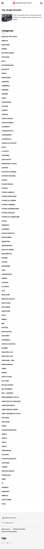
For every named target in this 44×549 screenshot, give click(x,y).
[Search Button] (41, 3)
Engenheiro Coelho (9, 164)
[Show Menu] (3, 3)
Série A (4, 434)
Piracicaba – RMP (8, 360)
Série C (4, 442)
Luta (3, 291)
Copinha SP (6, 127)
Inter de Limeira (8, 250)
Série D (4, 446)
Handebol (5, 225)
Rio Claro (5, 381)
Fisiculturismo (7, 184)
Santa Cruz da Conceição (11, 401)
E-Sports (5, 151)
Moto (4, 315)
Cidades (5, 110)
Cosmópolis (6, 139)
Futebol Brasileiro (9, 196)
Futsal (4, 221)
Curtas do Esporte (9, 143)
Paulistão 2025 (7, 352)
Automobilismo (8, 65)
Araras (4, 49)
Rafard (4, 373)
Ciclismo (5, 106)
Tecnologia (6, 475)
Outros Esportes (9, 344)
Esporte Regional (9, 176)
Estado (4, 180)
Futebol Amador (8, 192)
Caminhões (6, 86)
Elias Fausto (6, 160)
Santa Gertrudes (8, 405)
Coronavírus (7, 135)
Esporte (5, 168)
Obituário (5, 336)
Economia (5, 155)
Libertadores (7, 274)
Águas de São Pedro (9, 37)
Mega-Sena (6, 295)
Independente (7, 246)
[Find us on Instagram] (10, 543)
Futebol (5, 188)
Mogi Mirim (6, 307)
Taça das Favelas (8, 471)
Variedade (5, 491)
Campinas (5, 90)
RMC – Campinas (7, 393)
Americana (5, 45)
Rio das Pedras (7, 385)
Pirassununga (7, 364)
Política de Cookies (19, 529)
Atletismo (5, 57)
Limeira (4, 278)
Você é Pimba (6, 500)
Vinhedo (5, 496)
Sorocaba (5, 463)
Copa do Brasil (7, 119)
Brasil (4, 73)
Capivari (5, 94)
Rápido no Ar (9, 523)
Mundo (4, 319)
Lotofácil (5, 287)
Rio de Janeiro (7, 389)
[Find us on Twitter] (4, 543)
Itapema (4, 258)
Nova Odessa (7, 332)
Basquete (5, 69)
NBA (3, 323)
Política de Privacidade (9, 531)
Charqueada (6, 102)
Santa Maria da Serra (10, 409)
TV (2, 483)
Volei (4, 504)
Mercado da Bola (8, 299)
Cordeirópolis (7, 131)
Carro (4, 98)
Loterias (5, 282)
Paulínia (5, 348)
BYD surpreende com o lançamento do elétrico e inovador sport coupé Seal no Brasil (27, 17)
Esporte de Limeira (9, 172)
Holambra (5, 229)
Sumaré (4, 467)
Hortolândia (7, 237)
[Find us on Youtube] (7, 543)
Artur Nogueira (8, 53)
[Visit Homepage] (22, 3)
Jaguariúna (6, 266)
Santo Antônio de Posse (11, 414)
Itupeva (4, 262)
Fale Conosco (6, 529)
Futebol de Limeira (9, 200)
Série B (4, 438)
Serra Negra (6, 450)
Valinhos (5, 487)
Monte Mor (6, 311)
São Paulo (5, 418)
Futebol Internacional (10, 209)
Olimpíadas (6, 340)
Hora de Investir (8, 233)
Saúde (4, 426)
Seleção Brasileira (9, 430)
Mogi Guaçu (6, 303)
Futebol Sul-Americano (11, 217)
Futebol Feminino (8, 205)
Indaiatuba (6, 241)
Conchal (5, 114)
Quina (4, 369)
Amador (5, 41)
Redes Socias (7, 377)
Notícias (5, 328)
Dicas (4, 147)
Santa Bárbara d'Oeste (10, 397)
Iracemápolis (7, 254)
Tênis (4, 479)
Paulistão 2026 (7, 356)
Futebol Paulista (8, 213)
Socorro (5, 455)
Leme (3, 270)
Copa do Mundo (8, 123)
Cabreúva (5, 82)
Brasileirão (6, 78)
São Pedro (6, 422)
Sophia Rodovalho (9, 459)
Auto (3, 61)
